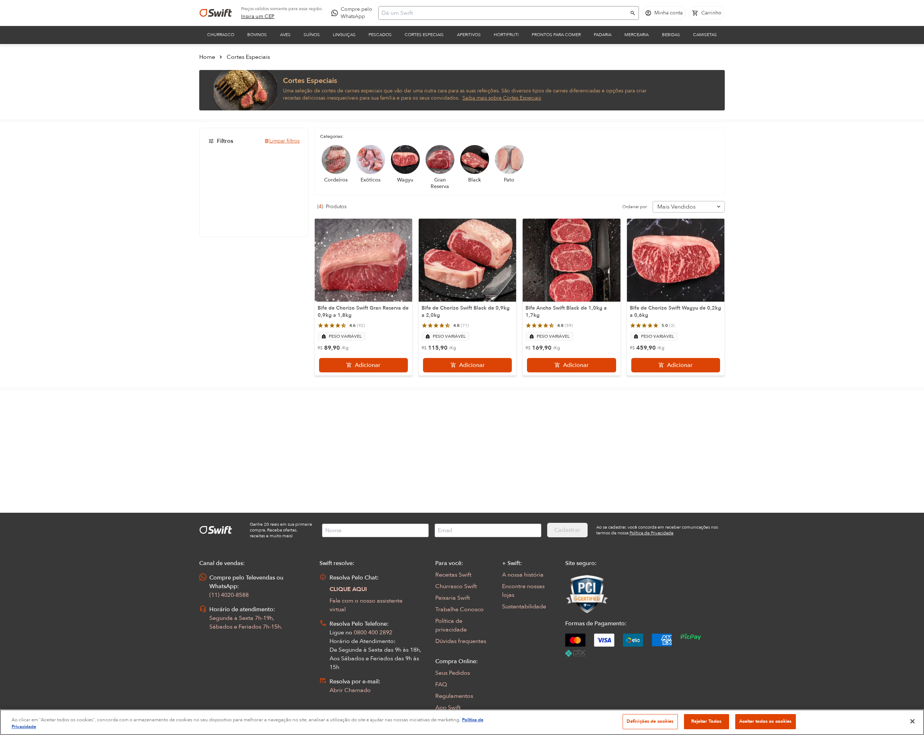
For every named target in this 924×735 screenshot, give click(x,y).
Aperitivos (469, 35)
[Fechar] (912, 721)
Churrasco (220, 35)
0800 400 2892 (373, 632)
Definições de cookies (650, 721)
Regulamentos (454, 696)
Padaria (602, 35)
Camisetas (705, 35)
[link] (258, 16)
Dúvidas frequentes (460, 641)
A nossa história (523, 575)
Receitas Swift (453, 575)
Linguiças (344, 35)
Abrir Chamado (350, 690)
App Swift (448, 708)
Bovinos (257, 35)
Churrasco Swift (456, 586)
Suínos (312, 35)
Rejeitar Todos (706, 721)
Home (207, 57)
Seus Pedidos (452, 673)
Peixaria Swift (452, 598)
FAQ (441, 684)
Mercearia (636, 35)
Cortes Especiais (424, 35)
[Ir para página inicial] (215, 13)
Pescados (380, 35)
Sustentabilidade (524, 607)
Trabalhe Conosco (459, 609)
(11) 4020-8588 (229, 595)
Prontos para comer (556, 35)
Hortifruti (506, 35)
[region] (462, 722)
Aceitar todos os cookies (765, 721)
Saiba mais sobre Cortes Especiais (501, 98)
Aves (285, 35)
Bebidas (671, 35)
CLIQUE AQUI (348, 589)
